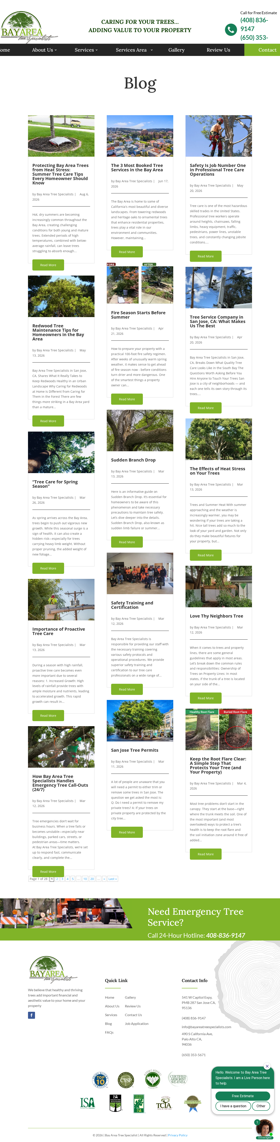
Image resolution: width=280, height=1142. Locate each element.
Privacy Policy (177, 1135)
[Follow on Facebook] (31, 1015)
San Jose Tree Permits (134, 750)
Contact (268, 49)
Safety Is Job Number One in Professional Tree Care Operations (218, 169)
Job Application (137, 1023)
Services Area (131, 49)
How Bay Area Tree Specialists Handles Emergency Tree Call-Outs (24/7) (60, 782)
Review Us (218, 49)
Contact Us (133, 1015)
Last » (112, 879)
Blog (108, 1023)
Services (84, 49)
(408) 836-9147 (194, 1018)
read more (48, 265)
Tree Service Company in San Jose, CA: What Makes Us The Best (217, 321)
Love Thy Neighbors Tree (216, 616)
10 (85, 879)
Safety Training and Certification (132, 605)
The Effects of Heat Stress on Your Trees (217, 471)
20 (92, 879)
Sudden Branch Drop (133, 460)
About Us (42, 49)
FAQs (109, 1032)
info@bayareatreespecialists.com (206, 1027)
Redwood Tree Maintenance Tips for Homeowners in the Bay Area (58, 332)
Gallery (176, 49)
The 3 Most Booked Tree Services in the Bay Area (137, 167)
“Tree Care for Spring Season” (55, 484)
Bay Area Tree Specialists (55, 194)
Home (109, 997)
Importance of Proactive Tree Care (58, 631)
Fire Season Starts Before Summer (138, 315)
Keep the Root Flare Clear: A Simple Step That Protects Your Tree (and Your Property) (218, 765)
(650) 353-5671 (194, 1055)
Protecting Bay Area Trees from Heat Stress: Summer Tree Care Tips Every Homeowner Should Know (60, 174)
